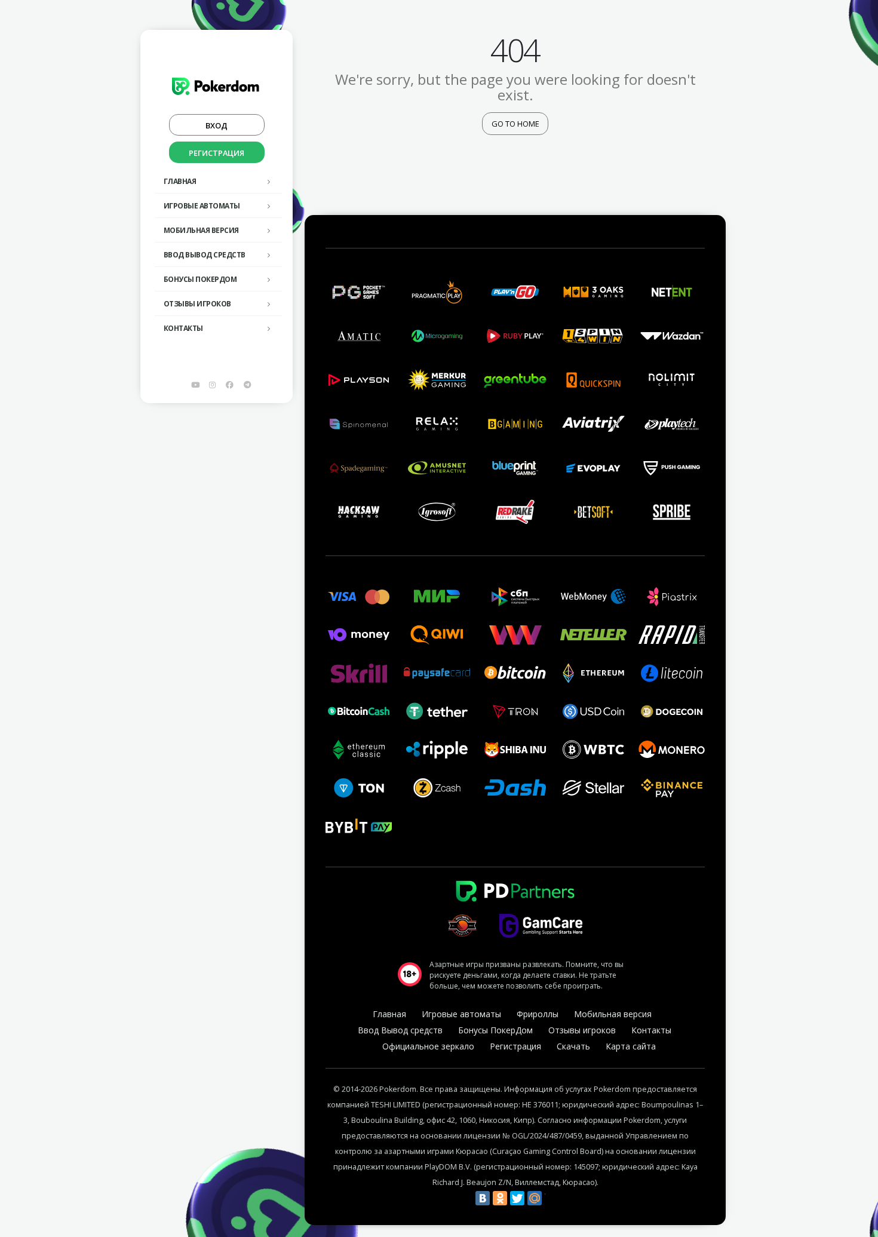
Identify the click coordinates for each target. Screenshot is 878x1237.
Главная (180, 181)
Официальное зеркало (428, 1046)
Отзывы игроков (197, 304)
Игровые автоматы (202, 206)
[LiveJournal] (552, 1198)
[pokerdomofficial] (230, 384)
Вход (216, 125)
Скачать (573, 1046)
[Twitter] (517, 1198)
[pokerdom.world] (212, 384)
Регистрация (216, 153)
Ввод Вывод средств (204, 255)
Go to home (515, 123)
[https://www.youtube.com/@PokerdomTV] (195, 384)
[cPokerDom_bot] (247, 384)
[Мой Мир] (534, 1198)
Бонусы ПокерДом (200, 279)
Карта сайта (631, 1046)
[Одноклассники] (500, 1198)
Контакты (183, 328)
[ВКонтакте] (482, 1198)
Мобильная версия (201, 230)
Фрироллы (537, 1014)
